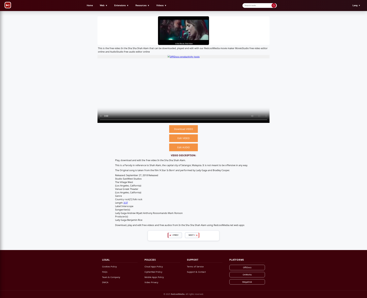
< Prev (175, 235)
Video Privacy (151, 282)
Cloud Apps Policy (154, 266)
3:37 (125, 202)
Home (90, 5)
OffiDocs (247, 267)
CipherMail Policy (153, 271)
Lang (356, 5)
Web (104, 5)
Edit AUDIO (183, 147)
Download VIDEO (183, 129)
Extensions (121, 5)
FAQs (104, 271)
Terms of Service (195, 266)
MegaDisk (247, 282)
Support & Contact (196, 271)
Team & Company (111, 277)
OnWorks (247, 274)
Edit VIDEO (183, 138)
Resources (142, 5)
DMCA (105, 282)
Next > (192, 235)
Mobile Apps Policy (154, 277)
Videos (161, 5)
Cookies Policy (109, 266)
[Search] (274, 5)
